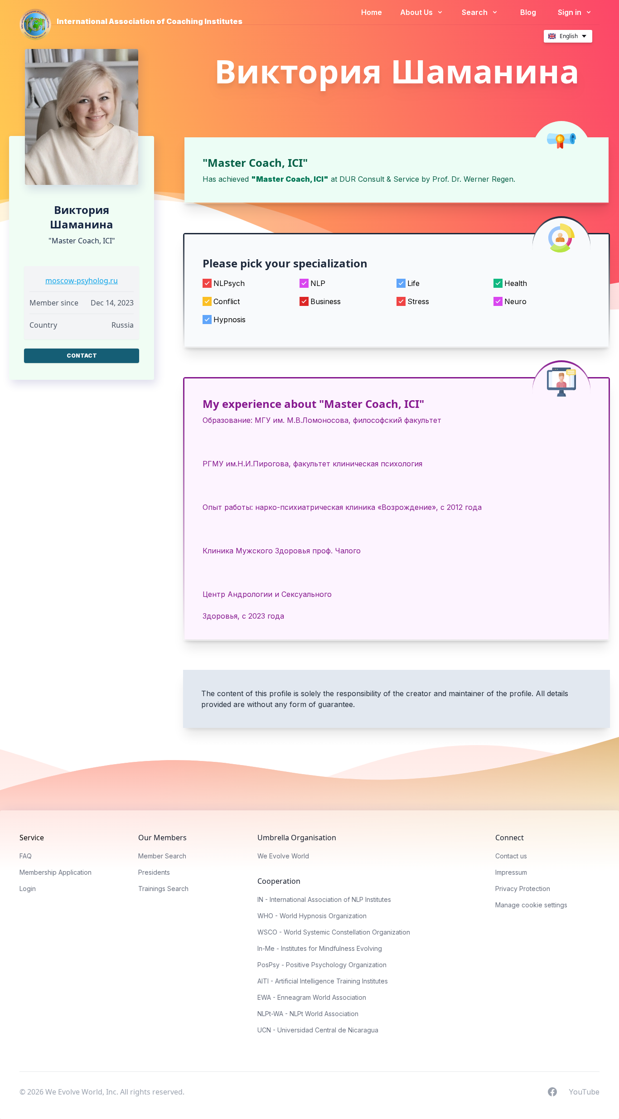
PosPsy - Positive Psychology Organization (322, 965)
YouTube (584, 1091)
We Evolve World (283, 856)
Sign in (570, 12)
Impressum (511, 872)
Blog (528, 12)
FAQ (25, 856)
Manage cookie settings (531, 905)
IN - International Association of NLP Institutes (324, 899)
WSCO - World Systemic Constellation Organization (333, 932)
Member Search (162, 856)
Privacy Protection (522, 888)
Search (475, 12)
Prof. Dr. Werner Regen (472, 179)
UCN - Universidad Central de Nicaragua (317, 1030)
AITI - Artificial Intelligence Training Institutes (322, 981)
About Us (417, 12)
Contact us (511, 856)
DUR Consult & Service (379, 179)
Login (27, 888)
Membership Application (55, 872)
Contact (82, 355)
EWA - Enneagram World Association (311, 997)
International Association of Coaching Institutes (149, 21)
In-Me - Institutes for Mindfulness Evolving (319, 948)
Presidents (154, 872)
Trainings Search (163, 888)
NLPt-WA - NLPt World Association (307, 1013)
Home (371, 12)
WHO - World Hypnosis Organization (312, 916)
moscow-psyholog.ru (81, 281)
